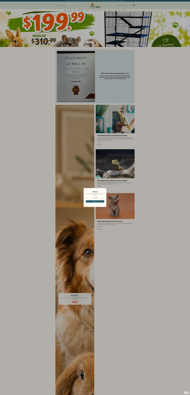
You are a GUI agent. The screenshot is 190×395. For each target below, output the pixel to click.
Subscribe (95, 201)
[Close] (105, 189)
